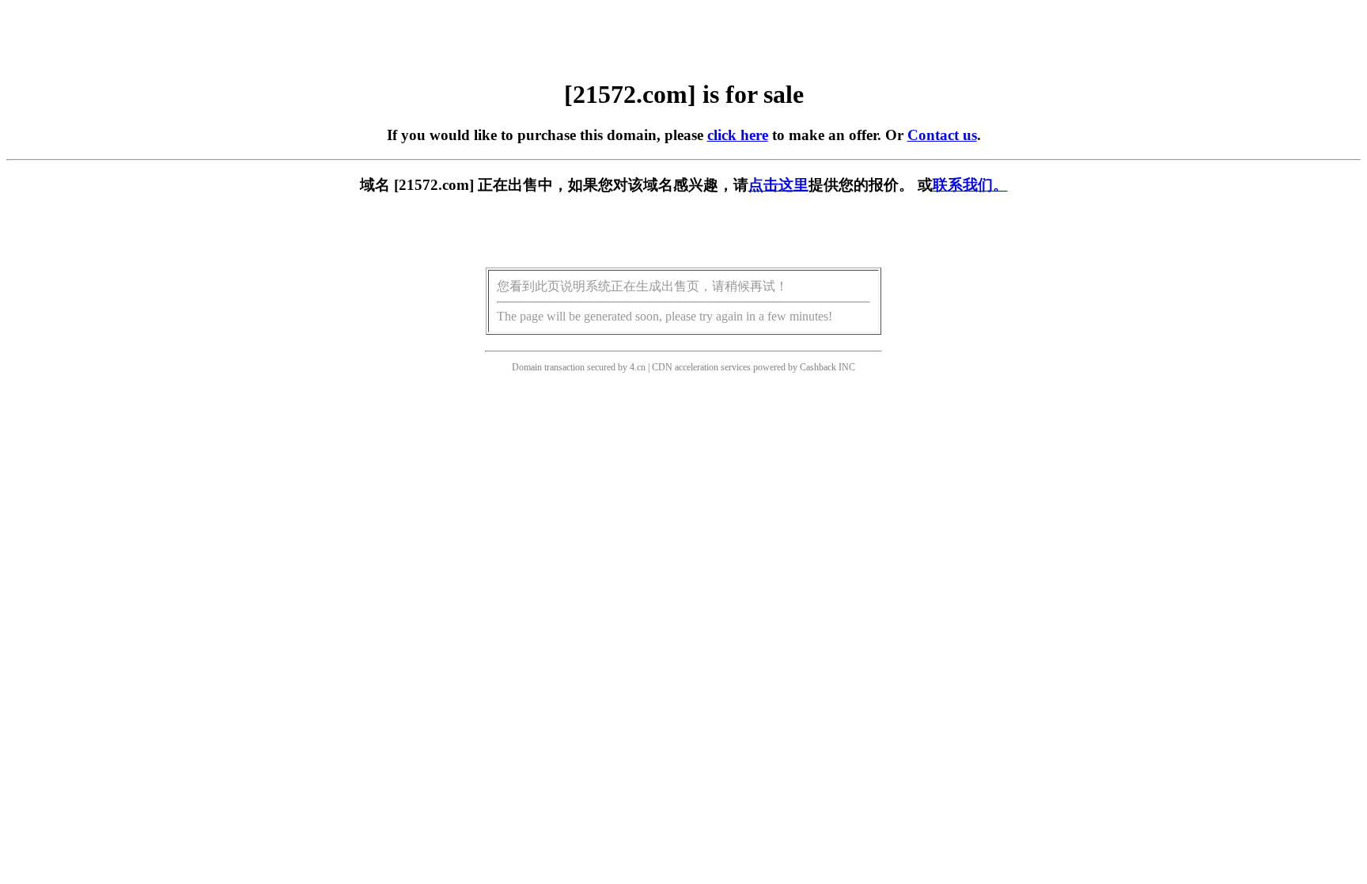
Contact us (942, 135)
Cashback (818, 367)
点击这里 (778, 184)
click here (737, 135)
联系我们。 (970, 184)
